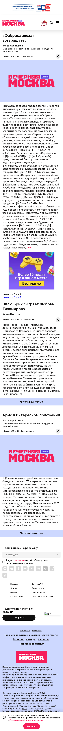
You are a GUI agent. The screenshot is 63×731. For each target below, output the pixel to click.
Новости (14, 584)
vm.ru (24, 708)
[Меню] (58, 23)
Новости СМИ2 (11, 297)
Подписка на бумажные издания (22, 634)
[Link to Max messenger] (4, 568)
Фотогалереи (16, 596)
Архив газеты (38, 588)
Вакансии (18, 639)
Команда (30, 639)
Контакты (43, 639)
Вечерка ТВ (37, 584)
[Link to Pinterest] (4, 575)
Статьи (13, 588)
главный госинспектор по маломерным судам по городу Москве (28, 50)
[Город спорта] (44, 22)
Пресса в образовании (42, 596)
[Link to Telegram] (38, 568)
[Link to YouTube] (31, 568)
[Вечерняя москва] (31, 657)
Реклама (37, 630)
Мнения (13, 592)
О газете (25, 630)
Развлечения (28, 56)
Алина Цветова (11, 314)
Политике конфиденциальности (26, 720)
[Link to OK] (18, 568)
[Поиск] (51, 23)
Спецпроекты (38, 592)
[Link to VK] (11, 568)
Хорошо (31, 726)
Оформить (19, 617)
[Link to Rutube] (52, 568)
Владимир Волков (12, 45)
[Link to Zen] (25, 568)
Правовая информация (31, 643)
